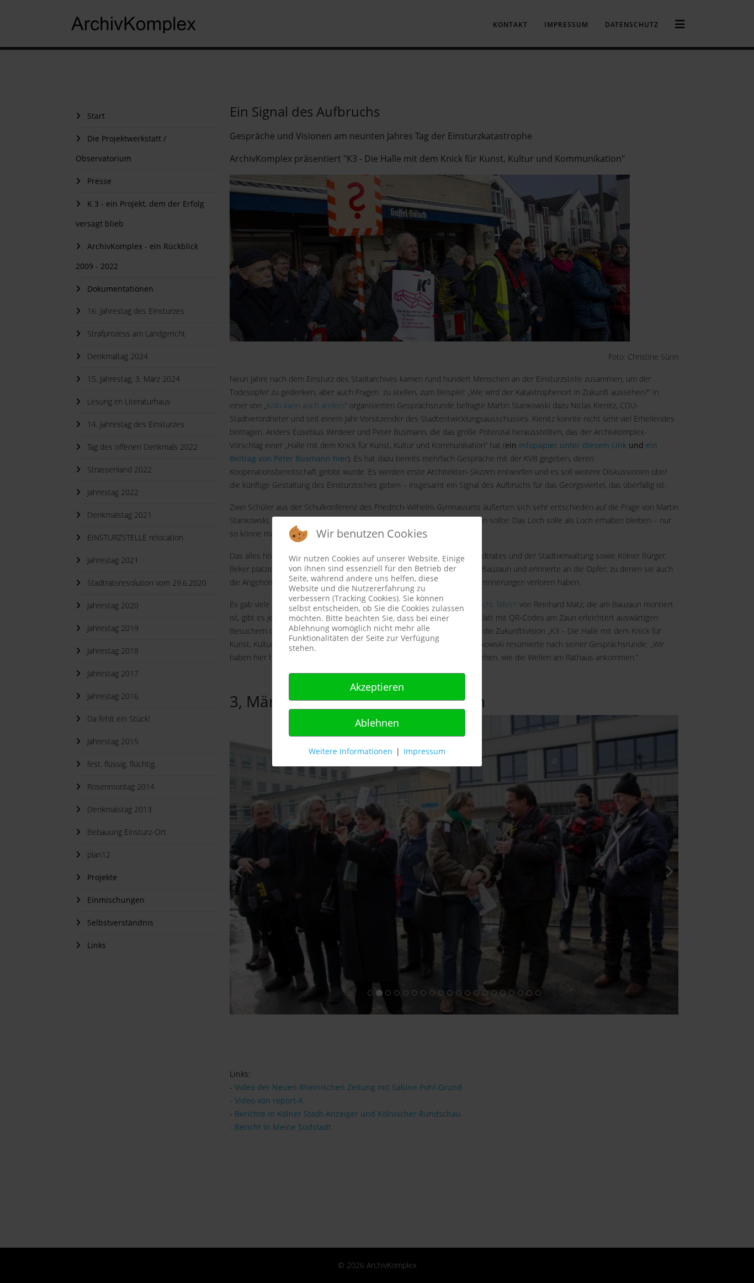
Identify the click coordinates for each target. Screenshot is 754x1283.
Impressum (424, 751)
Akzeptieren (377, 686)
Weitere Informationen (350, 751)
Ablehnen (377, 722)
